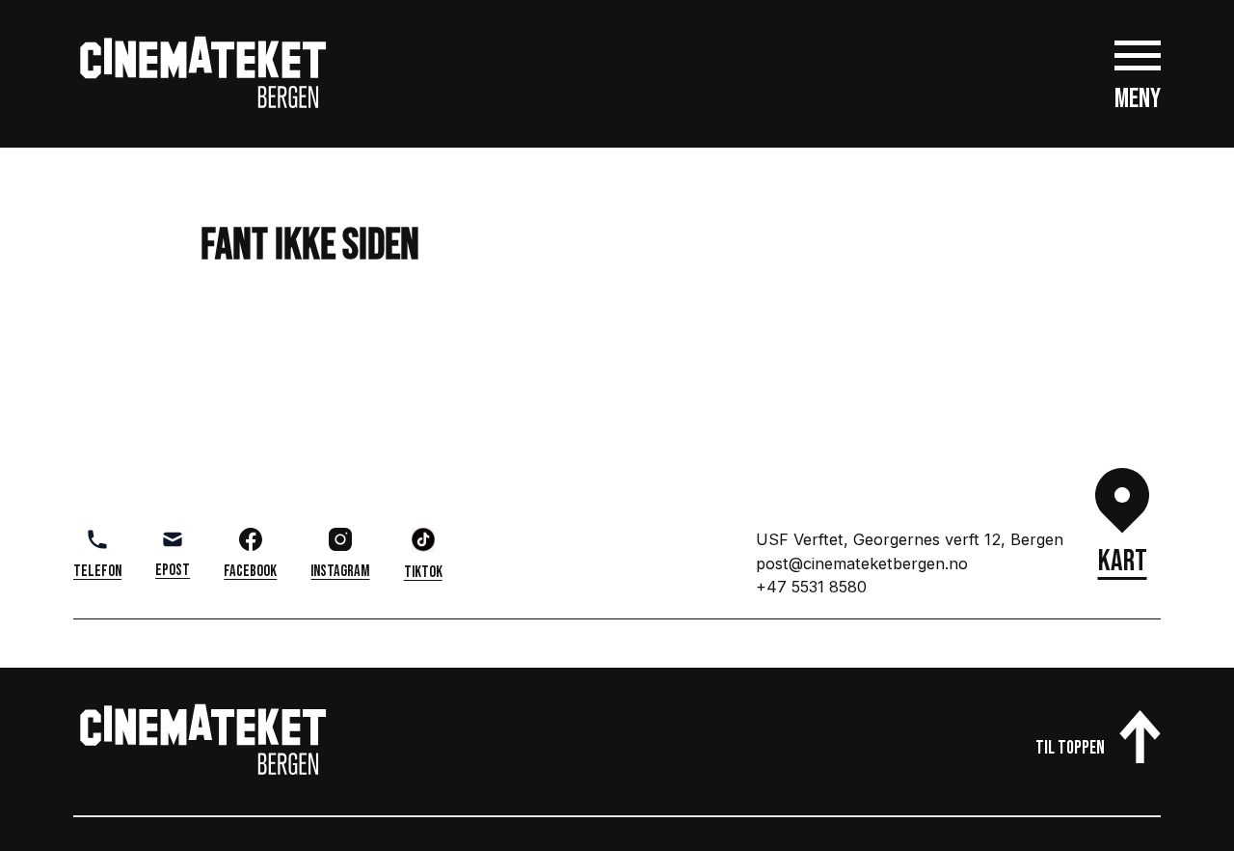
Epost (172, 570)
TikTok (423, 572)
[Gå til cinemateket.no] (203, 73)
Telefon (97, 571)
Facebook (250, 571)
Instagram (339, 571)
